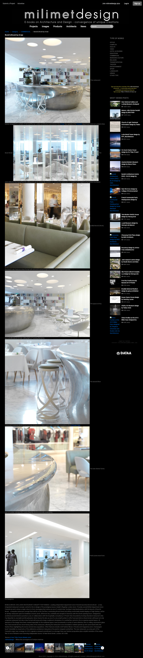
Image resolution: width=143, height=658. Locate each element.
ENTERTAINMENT (115, 66)
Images (45, 26)
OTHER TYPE (114, 75)
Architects (71, 26)
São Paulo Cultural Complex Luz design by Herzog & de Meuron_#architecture (130, 273)
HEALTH (112, 47)
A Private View (75, 425)
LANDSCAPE (114, 71)
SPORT (112, 69)
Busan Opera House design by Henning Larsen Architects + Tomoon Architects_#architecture (130, 298)
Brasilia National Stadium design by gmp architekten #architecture (129, 290)
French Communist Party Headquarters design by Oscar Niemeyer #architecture (129, 199)
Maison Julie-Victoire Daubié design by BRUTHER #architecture (130, 111)
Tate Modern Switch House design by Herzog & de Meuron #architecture (130, 216)
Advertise (20, 4)
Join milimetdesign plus (111, 4)
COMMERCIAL (114, 55)
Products (57, 26)
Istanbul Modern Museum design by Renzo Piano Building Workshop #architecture (129, 163)
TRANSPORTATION (116, 62)
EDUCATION (114, 53)
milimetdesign (9, 639)
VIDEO (112, 49)
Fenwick (79, 124)
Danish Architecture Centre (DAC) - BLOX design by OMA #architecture (130, 175)
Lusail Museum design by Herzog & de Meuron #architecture (129, 224)
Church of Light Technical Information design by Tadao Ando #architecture (130, 124)
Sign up (137, 4)
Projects (34, 26)
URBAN (112, 73)
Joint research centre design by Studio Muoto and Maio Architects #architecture (130, 261)
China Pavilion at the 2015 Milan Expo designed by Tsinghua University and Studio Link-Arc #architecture (129, 319)
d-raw (62, 124)
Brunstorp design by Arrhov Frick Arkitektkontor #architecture (130, 249)
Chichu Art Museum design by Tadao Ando (130, 307)
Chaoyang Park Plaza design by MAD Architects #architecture (130, 236)
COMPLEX (113, 44)
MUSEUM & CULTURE (117, 58)
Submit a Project (9, 4)
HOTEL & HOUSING (116, 51)
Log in (126, 4)
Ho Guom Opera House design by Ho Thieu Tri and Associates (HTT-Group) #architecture (129, 151)
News (83, 26)
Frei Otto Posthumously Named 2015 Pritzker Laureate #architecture (129, 282)
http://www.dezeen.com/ (23, 637)
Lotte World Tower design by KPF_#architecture (130, 135)
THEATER (113, 64)
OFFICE (112, 42)
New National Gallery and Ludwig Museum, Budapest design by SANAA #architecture (130, 103)
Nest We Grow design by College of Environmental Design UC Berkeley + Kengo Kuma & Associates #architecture (130, 190)
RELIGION (113, 60)
